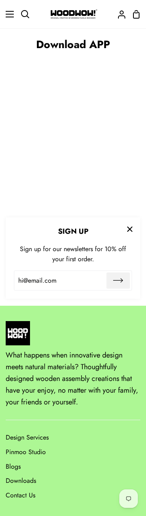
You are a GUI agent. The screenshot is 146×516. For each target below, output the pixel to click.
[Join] (118, 281)
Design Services (27, 437)
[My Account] (118, 14)
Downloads (21, 480)
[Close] (130, 229)
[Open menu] (7, 14)
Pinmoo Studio (26, 452)
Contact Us (20, 495)
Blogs (13, 466)
